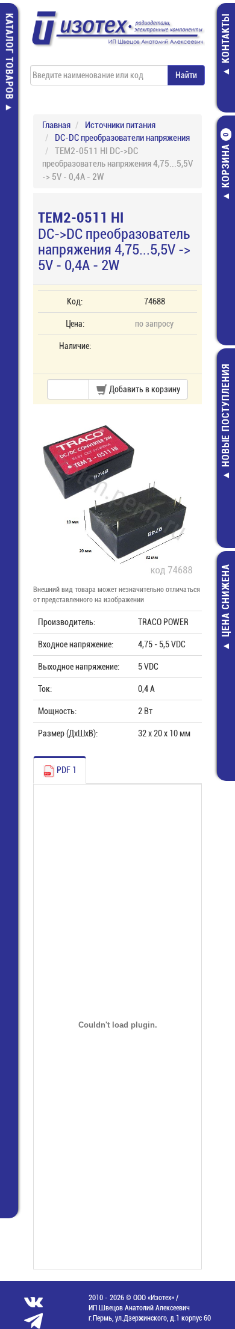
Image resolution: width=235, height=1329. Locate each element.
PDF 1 (66, 770)
